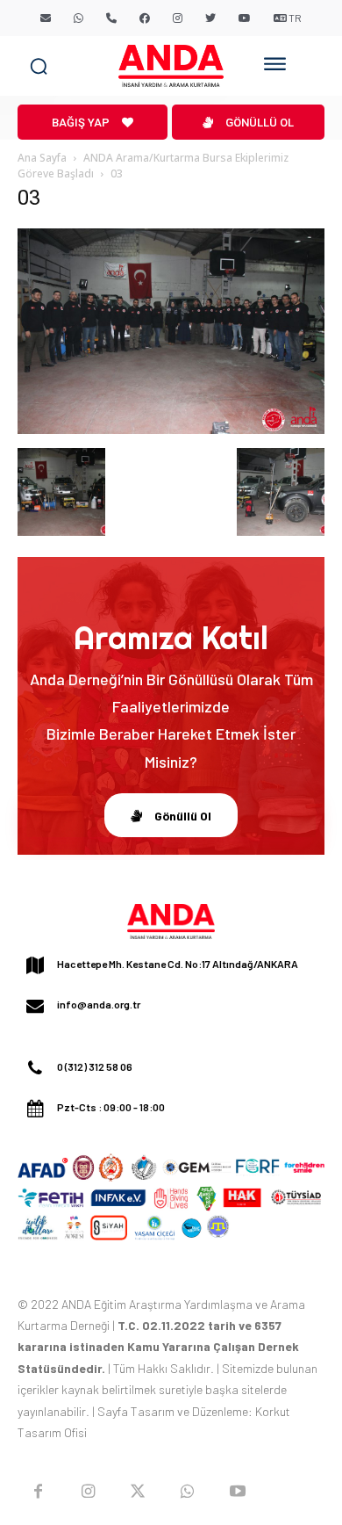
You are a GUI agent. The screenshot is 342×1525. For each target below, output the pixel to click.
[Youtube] (237, 1491)
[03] (171, 429)
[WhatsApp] (187, 1491)
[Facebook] (38, 1491)
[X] (138, 1491)
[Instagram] (88, 1491)
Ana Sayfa (42, 157)
